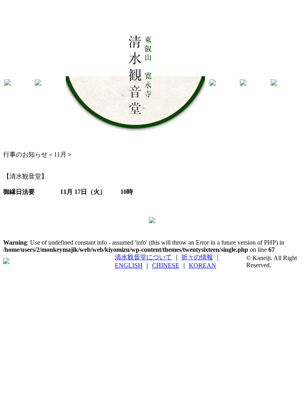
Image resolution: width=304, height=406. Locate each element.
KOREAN (202, 265)
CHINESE (165, 265)
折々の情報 (197, 257)
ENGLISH (128, 265)
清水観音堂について (143, 257)
